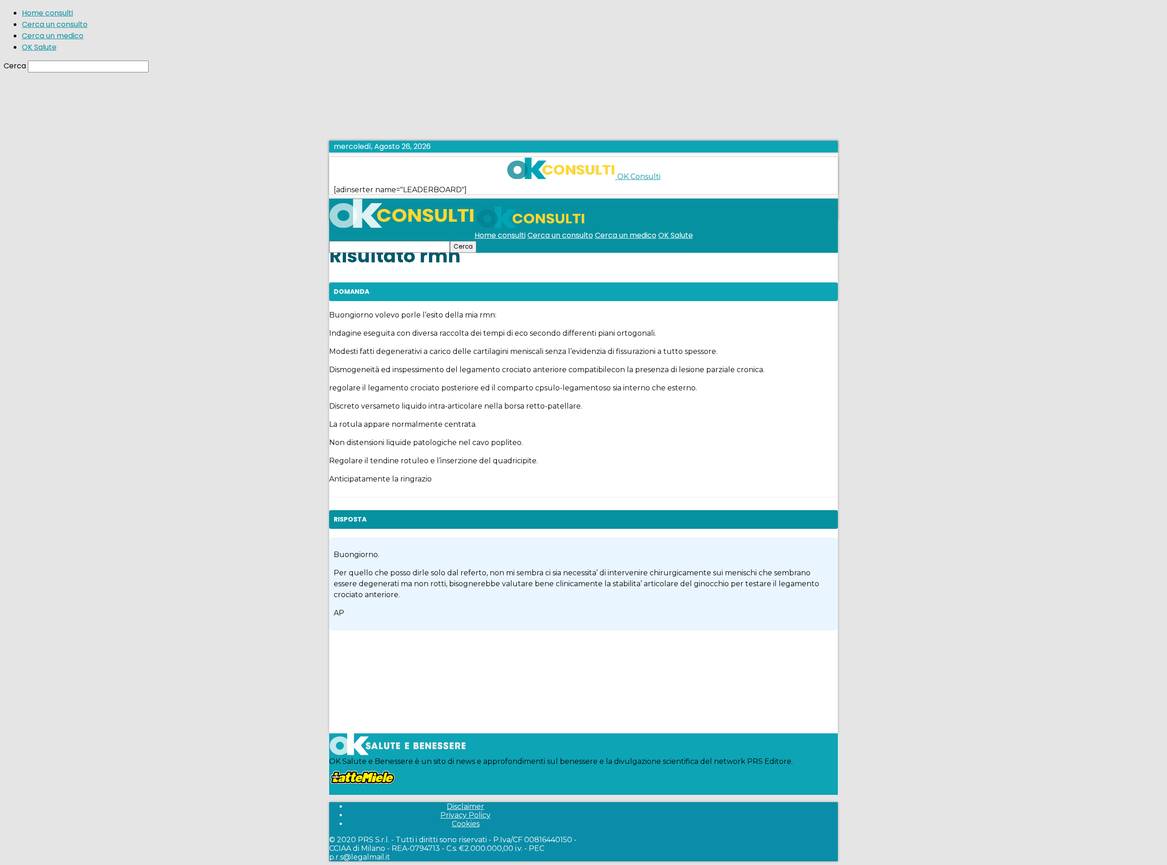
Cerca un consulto (55, 24)
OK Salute (39, 47)
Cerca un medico (52, 36)
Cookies (466, 823)
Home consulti (47, 13)
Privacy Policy (465, 815)
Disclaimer (465, 806)
